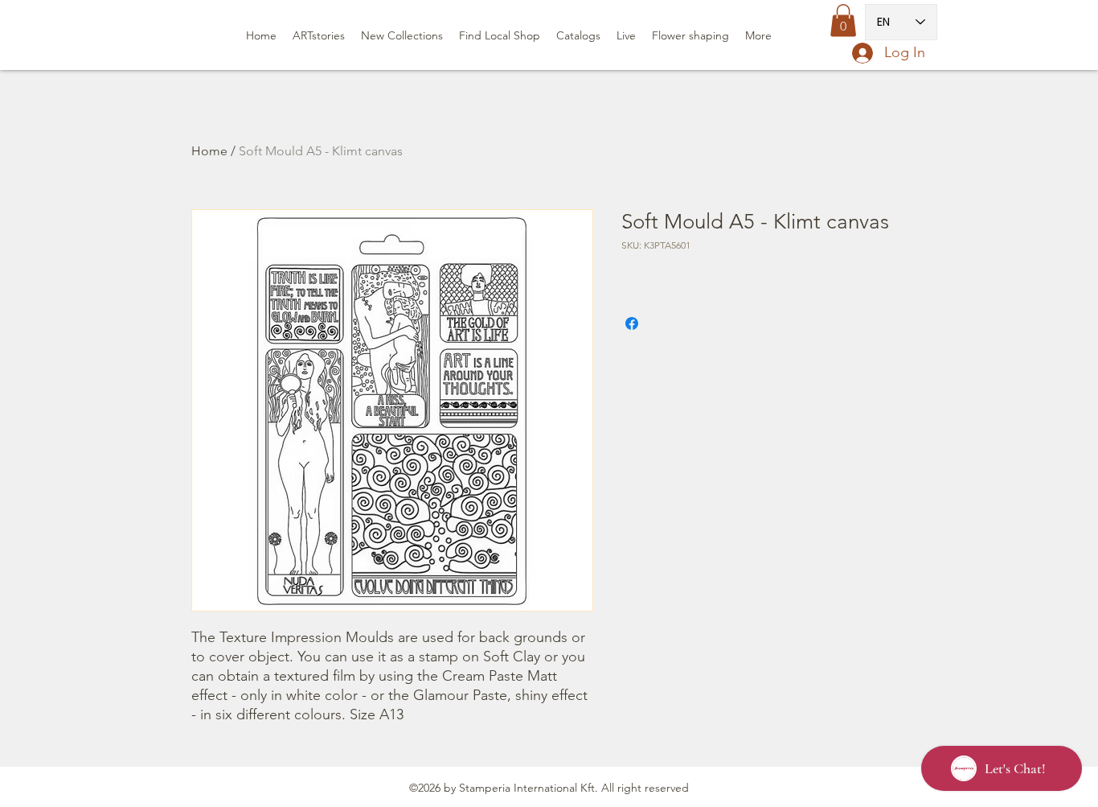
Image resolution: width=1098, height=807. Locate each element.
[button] (843, 20)
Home (209, 151)
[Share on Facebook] (631, 323)
